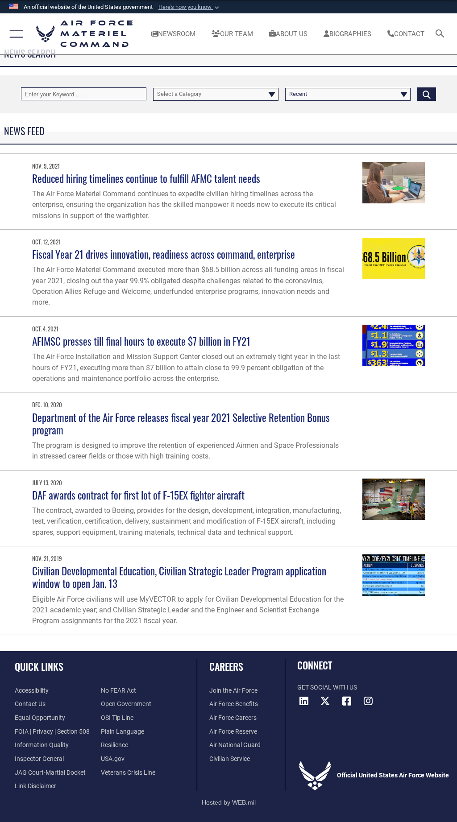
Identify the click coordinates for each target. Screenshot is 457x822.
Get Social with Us (327, 687)
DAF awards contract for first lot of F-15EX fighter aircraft (138, 495)
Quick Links (39, 666)
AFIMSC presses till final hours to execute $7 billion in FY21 (141, 341)
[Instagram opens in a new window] (368, 701)
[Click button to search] (426, 93)
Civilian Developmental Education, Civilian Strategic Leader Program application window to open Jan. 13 (179, 577)
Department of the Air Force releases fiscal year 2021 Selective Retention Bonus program (181, 423)
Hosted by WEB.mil (229, 802)
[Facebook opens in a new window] (346, 701)
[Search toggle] (441, 34)
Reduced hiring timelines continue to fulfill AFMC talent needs (146, 178)
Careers (226, 666)
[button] (189, 7)
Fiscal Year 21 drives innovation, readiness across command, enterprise (163, 254)
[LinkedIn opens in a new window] (304, 701)
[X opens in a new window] (325, 701)
